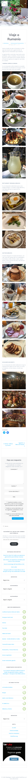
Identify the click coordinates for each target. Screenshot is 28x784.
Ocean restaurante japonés (8, 660)
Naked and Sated (6, 633)
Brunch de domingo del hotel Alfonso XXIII (14, 564)
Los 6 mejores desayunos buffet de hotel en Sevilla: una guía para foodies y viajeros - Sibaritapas (14, 672)
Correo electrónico (14, 491)
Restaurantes (20, 43)
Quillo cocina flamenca (7, 698)
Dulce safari (14, 567)
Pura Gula (4, 628)
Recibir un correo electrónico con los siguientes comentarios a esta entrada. (14, 509)
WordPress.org (14, 736)
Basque (4, 692)
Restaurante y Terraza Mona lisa (10, 649)
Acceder (14, 727)
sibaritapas (6, 43)
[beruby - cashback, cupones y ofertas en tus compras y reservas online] (14, 761)
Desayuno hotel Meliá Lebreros (17, 673)
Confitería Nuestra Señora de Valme (11, 612)
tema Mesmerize (14, 779)
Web (14, 497)
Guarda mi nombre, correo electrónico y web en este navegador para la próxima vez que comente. (14, 503)
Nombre (14, 486)
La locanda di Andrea (7, 687)
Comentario (14, 469)
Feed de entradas (14, 730)
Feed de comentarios (14, 733)
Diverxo (4, 622)
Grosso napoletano (7, 655)
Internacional (14, 43)
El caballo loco (5, 703)
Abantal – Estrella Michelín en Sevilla (11, 639)
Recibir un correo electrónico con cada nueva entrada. (14, 514)
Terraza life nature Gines (8, 644)
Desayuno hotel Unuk (7, 617)
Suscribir (14, 544)
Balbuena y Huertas (7, 709)
